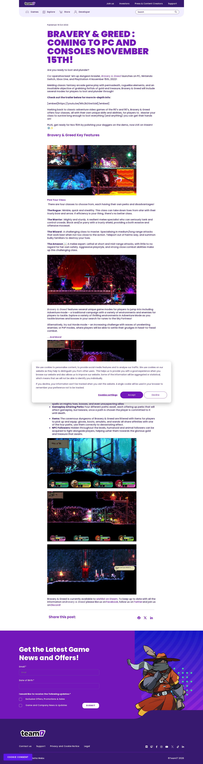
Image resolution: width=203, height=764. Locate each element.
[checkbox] (59, 703)
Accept (132, 394)
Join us (110, 3)
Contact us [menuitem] (25, 746)
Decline (155, 394)
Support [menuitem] (40, 746)
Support (172, 3)
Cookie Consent (17, 757)
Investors (124, 3)
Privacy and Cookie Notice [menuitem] (64, 746)
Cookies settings (107, 394)
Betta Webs (38, 758)
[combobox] (157, 12)
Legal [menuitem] (87, 746)
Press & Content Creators (149, 3)
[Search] (175, 12)
